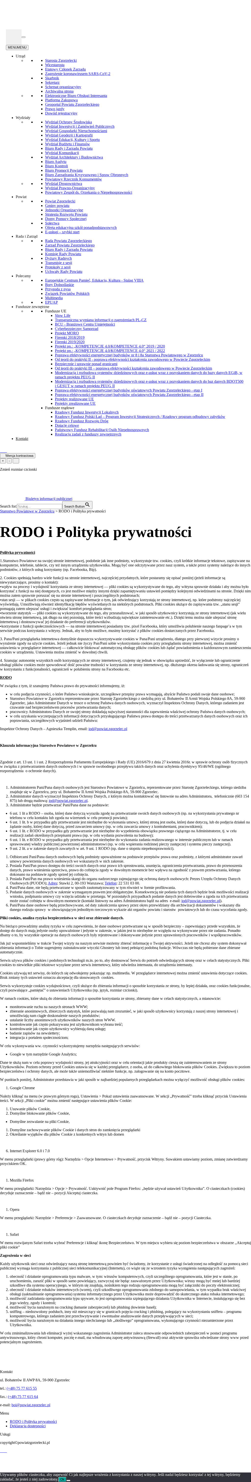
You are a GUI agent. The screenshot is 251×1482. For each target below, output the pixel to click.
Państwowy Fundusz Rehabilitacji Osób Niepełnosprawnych (102, 430)
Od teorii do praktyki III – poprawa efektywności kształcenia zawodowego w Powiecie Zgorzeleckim (133, 368)
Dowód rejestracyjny (61, 113)
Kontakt (22, 439)
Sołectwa (52, 223)
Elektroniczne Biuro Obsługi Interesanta (76, 96)
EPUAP (51, 302)
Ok (62, 1479)
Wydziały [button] (23, 118)
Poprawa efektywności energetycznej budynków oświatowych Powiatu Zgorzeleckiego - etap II (129, 395)
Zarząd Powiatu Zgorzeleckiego (70, 245)
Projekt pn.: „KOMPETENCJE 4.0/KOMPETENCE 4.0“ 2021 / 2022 (110, 351)
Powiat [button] (21, 197)
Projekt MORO (67, 333)
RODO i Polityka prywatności (33, 1421)
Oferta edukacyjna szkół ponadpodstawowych (81, 227)
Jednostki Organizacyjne (64, 210)
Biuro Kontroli (56, 166)
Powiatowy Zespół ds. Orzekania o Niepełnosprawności (88, 192)
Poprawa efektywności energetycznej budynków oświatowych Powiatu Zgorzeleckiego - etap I (128, 390)
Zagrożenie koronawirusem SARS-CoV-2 (77, 74)
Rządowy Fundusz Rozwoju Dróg (81, 421)
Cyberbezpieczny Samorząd (76, 329)
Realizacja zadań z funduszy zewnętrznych (88, 434)
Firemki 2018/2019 (70, 337)
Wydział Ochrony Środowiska (68, 122)
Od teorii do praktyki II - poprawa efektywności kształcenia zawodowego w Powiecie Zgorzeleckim (132, 359)
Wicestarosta (54, 65)
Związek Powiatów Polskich (67, 293)
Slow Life (62, 315)
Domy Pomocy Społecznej (66, 219)
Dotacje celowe (67, 425)
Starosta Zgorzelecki (61, 60)
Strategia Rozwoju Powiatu (66, 214)
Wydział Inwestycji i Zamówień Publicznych (79, 126)
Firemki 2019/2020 (70, 342)
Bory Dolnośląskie (59, 285)
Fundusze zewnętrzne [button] (32, 307)
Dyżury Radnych (58, 258)
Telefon (110, 883)
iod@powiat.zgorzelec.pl (107, 729)
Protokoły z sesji (58, 267)
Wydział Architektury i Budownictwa (74, 157)
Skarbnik (52, 78)
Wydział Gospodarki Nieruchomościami (76, 131)
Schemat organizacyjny (63, 87)
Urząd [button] (20, 56)
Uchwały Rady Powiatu (63, 271)
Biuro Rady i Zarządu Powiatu (69, 148)
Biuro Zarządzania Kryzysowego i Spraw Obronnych (86, 175)
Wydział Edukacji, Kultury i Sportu (72, 140)
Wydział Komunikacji (62, 153)
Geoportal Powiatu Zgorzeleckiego (72, 104)
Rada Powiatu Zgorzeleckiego (68, 241)
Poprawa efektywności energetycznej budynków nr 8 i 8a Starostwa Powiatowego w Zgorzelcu (129, 355)
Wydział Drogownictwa (63, 183)
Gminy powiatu (57, 205)
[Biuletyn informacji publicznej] (14, 37)
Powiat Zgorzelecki (60, 201)
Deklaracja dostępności (28, 1426)
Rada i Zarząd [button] (27, 236)
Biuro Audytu (55, 162)
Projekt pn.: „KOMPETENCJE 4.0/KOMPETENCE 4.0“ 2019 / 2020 (110, 346)
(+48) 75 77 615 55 (22, 1388)
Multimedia (54, 298)
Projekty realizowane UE (74, 399)
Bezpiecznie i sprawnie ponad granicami (86, 364)
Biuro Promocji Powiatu (64, 170)
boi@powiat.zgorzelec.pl (31, 1405)
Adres (52, 883)
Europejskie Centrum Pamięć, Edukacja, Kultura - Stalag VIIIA (94, 280)
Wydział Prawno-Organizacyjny (70, 188)
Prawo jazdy (54, 109)
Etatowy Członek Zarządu (65, 69)
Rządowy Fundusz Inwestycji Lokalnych (87, 412)
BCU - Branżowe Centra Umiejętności (85, 324)
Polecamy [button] (23, 276)
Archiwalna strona (59, 91)
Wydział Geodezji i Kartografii (69, 135)
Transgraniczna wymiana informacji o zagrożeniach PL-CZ (101, 320)
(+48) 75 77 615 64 (23, 1397)
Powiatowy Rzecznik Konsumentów (73, 179)
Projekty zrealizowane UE (75, 403)
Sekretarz (52, 82)
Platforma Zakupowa (61, 100)
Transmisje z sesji (58, 263)
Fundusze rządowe (59, 408)
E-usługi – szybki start (62, 232)
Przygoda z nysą (58, 289)
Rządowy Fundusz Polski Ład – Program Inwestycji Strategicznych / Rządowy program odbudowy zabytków (140, 417)
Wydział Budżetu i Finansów (67, 144)
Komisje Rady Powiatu (63, 254)
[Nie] (68, 1480)
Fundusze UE (55, 311)
